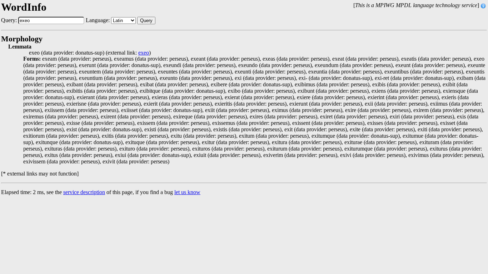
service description (84, 192)
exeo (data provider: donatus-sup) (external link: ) (90, 53)
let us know (187, 192)
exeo (143, 53)
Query (146, 20)
